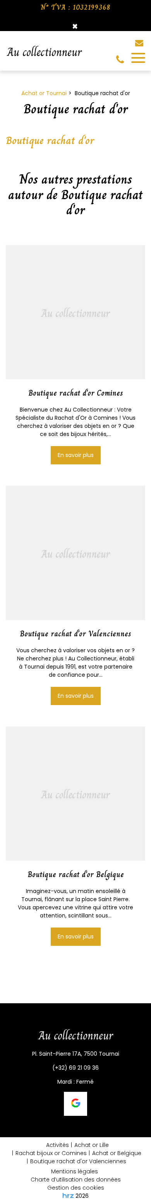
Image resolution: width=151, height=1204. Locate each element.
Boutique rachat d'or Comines (75, 393)
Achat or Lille (91, 1145)
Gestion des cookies (75, 1188)
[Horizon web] (68, 1195)
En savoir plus (76, 455)
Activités (57, 1145)
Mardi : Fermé (75, 1082)
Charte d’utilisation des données (76, 1179)
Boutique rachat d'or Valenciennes (75, 634)
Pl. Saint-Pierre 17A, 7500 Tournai (75, 1054)
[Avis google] (75, 1104)
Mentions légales (74, 1171)
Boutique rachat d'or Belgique (75, 874)
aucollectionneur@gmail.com (140, 43)
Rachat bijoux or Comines (51, 1153)
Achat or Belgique (116, 1153)
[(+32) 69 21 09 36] (121, 60)
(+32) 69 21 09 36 (75, 1068)
